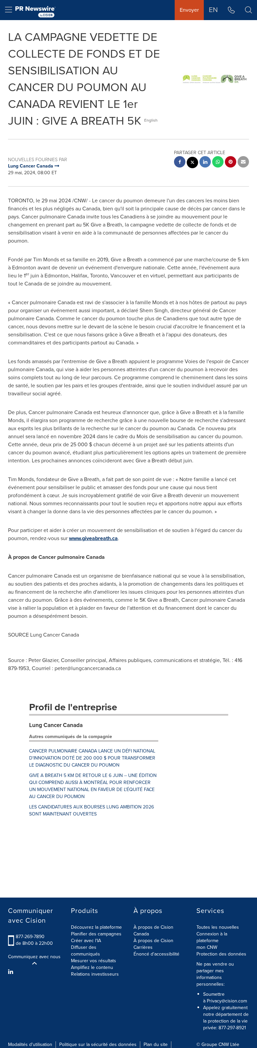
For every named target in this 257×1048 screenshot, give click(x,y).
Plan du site (156, 1044)
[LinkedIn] (11, 972)
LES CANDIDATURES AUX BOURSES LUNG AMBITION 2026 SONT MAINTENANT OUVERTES (91, 810)
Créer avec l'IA (86, 940)
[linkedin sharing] (205, 162)
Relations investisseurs (95, 974)
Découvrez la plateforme (96, 927)
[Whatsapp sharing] (218, 162)
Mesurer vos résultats (93, 960)
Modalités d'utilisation (30, 1044)
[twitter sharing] (192, 163)
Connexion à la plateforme (211, 937)
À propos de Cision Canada (153, 930)
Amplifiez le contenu (92, 967)
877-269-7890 (30, 936)
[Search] (248, 10)
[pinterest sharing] (230, 162)
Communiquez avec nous (34, 957)
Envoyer (189, 10)
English (151, 120)
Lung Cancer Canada (56, 725)
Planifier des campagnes (96, 933)
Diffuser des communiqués (85, 951)
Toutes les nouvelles (217, 927)
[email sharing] (243, 162)
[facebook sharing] (179, 162)
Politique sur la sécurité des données (98, 1044)
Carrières (143, 947)
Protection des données (221, 954)
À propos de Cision (153, 940)
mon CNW (206, 947)
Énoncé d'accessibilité (156, 954)
